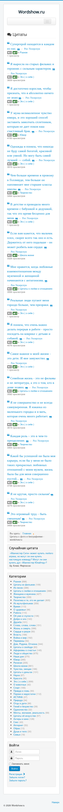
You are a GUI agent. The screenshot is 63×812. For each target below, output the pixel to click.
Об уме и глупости (26, 615)
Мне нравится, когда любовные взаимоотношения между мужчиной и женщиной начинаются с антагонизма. (30, 273)
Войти (14, 768)
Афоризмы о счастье (27, 650)
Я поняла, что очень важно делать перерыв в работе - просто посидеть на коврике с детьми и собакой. (29, 331)
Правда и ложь (23, 690)
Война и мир (22, 637)
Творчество (26, 192)
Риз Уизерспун (32, 48)
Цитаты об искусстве (26, 715)
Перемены (21, 640)
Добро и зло (22, 619)
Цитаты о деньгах (25, 672)
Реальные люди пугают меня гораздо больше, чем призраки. (28, 302)
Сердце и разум (24, 631)
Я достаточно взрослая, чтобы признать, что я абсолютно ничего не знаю (30, 92)
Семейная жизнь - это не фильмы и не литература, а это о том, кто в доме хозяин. (31, 382)
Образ (18, 728)
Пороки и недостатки (27, 694)
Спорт (19, 687)
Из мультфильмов (26, 603)
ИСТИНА (20, 697)
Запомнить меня (20, 763)
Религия (20, 662)
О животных (22, 684)
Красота (20, 678)
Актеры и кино (23, 719)
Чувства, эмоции (25, 669)
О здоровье (21, 609)
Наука (18, 675)
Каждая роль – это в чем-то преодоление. (27, 438)
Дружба (20, 622)
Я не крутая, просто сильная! (30, 494)
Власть (20, 634)
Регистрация (16, 774)
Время (19, 606)
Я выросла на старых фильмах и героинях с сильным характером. (30, 66)
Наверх (55, 802)
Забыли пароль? (18, 780)
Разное (23, 52)
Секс (18, 722)
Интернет (20, 725)
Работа (20, 612)
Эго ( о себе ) (27, 76)
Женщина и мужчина (27, 594)
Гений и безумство (25, 706)
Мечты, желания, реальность (31, 712)
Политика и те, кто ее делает (31, 600)
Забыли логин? (17, 777)
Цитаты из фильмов (27, 584)
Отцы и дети (22, 703)
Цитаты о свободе (25, 647)
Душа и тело (22, 731)
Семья (19, 734)
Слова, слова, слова (27, 625)
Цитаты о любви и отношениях (36, 288)
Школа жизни (27, 255)
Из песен (21, 587)
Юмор (23, 134)
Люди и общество (25, 653)
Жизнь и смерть (24, 628)
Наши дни (21, 656)
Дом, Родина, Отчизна (28, 644)
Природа (20, 700)
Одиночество (22, 709)
